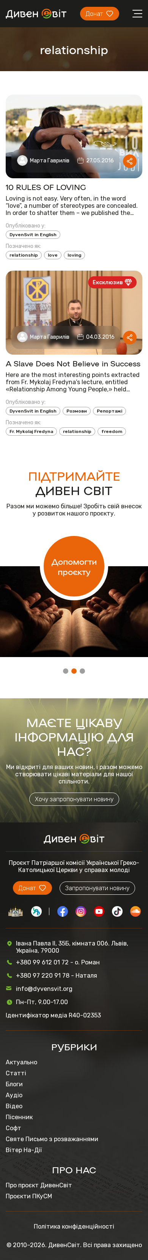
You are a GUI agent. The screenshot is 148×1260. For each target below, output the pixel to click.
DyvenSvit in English (33, 234)
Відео (14, 1106)
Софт (13, 1128)
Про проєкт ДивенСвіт (39, 1185)
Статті (16, 1073)
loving (74, 255)
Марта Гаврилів (49, 160)
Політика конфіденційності (74, 1226)
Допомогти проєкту (74, 566)
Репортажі (109, 411)
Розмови (76, 411)
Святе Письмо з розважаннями (52, 1139)
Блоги (14, 1084)
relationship (23, 255)
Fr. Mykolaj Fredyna (31, 431)
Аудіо (14, 1095)
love (53, 255)
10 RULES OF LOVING (46, 186)
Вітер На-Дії (24, 1150)
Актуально (21, 1062)
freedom (111, 431)
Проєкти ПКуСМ (29, 1196)
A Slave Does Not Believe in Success (73, 363)
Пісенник (19, 1117)
